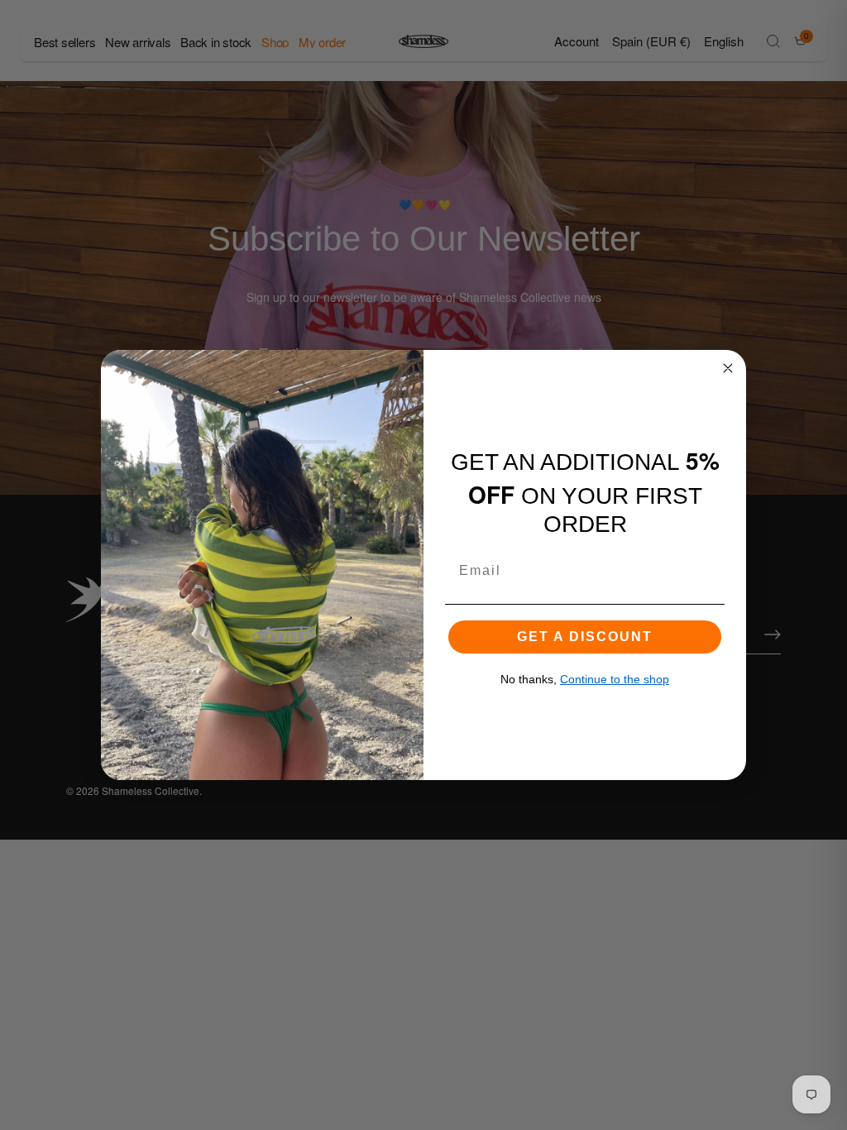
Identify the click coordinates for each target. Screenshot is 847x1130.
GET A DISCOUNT (585, 637)
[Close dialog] (728, 368)
